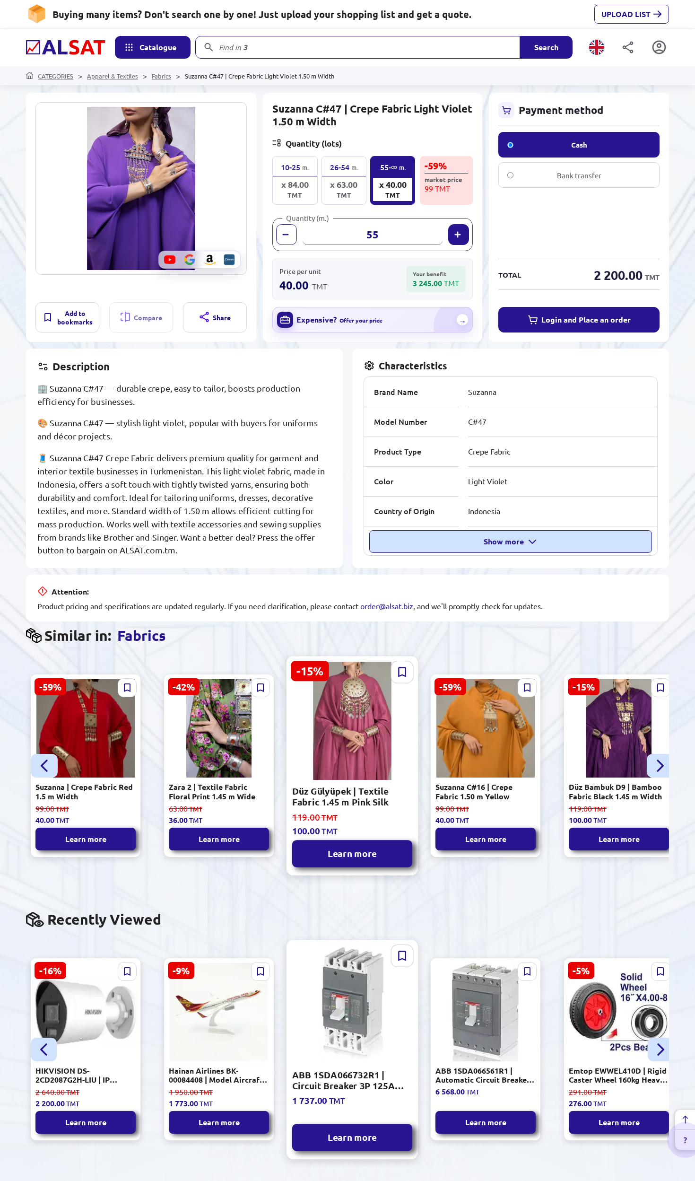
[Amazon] (209, 259)
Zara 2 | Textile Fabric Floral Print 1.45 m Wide (212, 791)
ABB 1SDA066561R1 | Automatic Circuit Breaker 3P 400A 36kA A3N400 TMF (484, 1075)
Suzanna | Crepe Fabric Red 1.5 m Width (84, 791)
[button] (141, 188)
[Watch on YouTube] (169, 259)
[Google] (189, 259)
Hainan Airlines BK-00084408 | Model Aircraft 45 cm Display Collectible (216, 1075)
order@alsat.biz (386, 606)
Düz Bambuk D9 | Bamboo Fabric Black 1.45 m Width (615, 791)
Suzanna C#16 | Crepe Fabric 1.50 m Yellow (474, 791)
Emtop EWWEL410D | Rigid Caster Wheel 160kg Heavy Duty (618, 1075)
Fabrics (161, 76)
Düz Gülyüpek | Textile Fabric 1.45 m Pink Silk (340, 796)
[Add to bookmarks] (127, 687)
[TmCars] (229, 259)
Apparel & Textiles (112, 76)
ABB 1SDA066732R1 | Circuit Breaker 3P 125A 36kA (343, 1080)
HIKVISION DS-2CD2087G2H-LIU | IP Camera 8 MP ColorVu (74, 1075)
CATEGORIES (55, 76)
